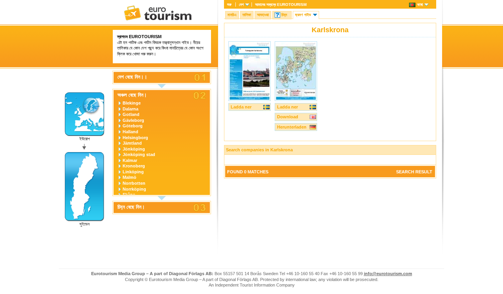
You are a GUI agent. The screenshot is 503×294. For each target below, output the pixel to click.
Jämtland (132, 143)
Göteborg (133, 125)
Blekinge (132, 103)
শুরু (229, 4)
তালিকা (246, 15)
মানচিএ (232, 15)
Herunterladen (292, 127)
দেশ (241, 4)
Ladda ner (241, 107)
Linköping (133, 171)
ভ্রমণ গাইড (303, 15)
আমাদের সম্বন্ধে (281, 4)
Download (287, 116)
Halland (130, 131)
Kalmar (130, 160)
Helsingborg (135, 137)
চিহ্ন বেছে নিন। (131, 207)
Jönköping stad (139, 154)
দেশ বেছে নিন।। (132, 77)
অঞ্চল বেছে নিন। (132, 95)
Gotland (131, 114)
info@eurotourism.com (388, 273)
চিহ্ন (284, 15)
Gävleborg (133, 120)
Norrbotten (134, 183)
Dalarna (130, 109)
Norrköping (134, 189)
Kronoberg (134, 166)
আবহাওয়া (263, 15)
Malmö (129, 177)
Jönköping (134, 149)
